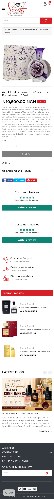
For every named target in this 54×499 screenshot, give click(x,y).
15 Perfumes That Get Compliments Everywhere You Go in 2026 (21, 414)
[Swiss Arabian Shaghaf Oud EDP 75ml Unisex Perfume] (9, 351)
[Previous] (45, 372)
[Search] (46, 21)
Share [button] (7, 163)
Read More (44, 431)
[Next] (50, 372)
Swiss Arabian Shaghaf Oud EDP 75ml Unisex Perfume (34, 352)
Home (7, 30)
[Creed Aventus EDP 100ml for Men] (9, 307)
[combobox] (27, 21)
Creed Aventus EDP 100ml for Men (32, 308)
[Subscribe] (47, 473)
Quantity (6, 140)
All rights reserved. (37, 496)
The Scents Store (22, 496)
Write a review (27, 207)
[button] (27, 170)
